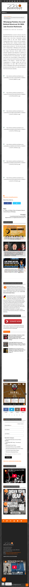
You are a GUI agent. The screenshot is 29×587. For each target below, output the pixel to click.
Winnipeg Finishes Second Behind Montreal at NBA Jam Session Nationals (14, 24)
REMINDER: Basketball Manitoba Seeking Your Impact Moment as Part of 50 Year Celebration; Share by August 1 (17, 350)
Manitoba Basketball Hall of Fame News (14, 448)
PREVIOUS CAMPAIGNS (8, 461)
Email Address (8, 425)
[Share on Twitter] (17, 203)
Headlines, (21, 29)
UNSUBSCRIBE (18, 461)
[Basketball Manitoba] (14, 7)
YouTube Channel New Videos (12, 450)
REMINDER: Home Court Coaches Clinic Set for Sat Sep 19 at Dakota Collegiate (14, 238)
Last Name (7, 433)
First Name (7, 429)
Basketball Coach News (11, 445)
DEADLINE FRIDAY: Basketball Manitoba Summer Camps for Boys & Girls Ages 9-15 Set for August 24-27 (17, 343)
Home (5, 16)
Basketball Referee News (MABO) (13, 446)
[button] (3, 394)
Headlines (9, 16)
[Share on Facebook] (8, 203)
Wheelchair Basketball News (12, 452)
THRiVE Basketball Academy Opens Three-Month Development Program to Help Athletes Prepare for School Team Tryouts (14, 271)
